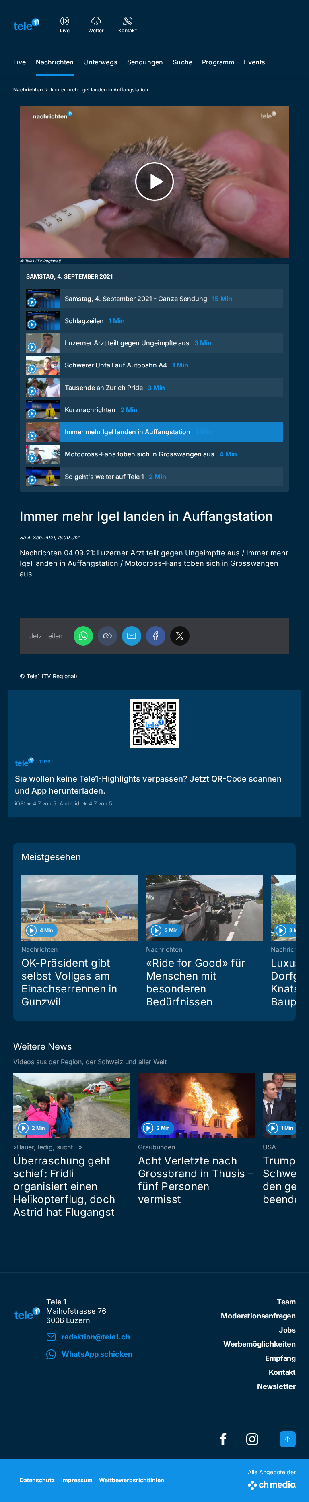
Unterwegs (100, 62)
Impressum (77, 1480)
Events (254, 62)
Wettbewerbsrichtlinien (131, 1480)
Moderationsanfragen (258, 1316)
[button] (107, 636)
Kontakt (282, 1372)
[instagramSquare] (252, 1439)
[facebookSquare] (223, 1439)
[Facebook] (155, 636)
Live (19, 62)
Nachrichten (55, 62)
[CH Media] (272, 1484)
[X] (180, 636)
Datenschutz (37, 1480)
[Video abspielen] (154, 182)
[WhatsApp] (83, 636)
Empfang (280, 1358)
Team (286, 1302)
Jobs (287, 1330)
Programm (218, 62)
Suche (182, 62)
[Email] (131, 636)
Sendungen (145, 62)
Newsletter (276, 1386)
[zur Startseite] (26, 24)
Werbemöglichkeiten (259, 1344)
